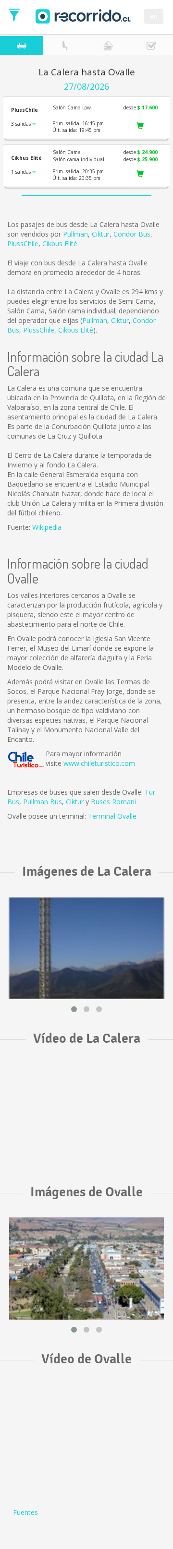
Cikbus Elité (59, 243)
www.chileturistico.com (99, 763)
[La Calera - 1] (86, 948)
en (154, 16)
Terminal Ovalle (112, 816)
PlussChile (22, 243)
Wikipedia (47, 527)
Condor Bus (131, 233)
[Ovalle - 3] (86, 1268)
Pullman (75, 233)
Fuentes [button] (25, 1512)
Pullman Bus (42, 801)
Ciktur (101, 233)
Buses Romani (113, 801)
